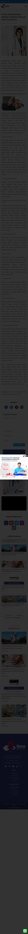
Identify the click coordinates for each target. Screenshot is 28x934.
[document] (14, 467)
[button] (27, 455)
